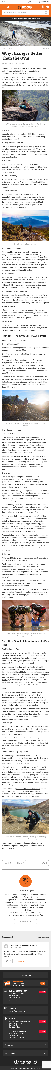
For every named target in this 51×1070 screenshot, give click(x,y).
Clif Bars (34, 674)
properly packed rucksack (13, 719)
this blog (36, 287)
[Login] (43, 7)
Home (4, 48)
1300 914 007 (45, 2)
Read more (24, 922)
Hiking (19, 863)
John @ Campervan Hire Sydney (24, 945)
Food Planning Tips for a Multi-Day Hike (24, 685)
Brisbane (23, 793)
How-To (6, 863)
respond (20, 961)
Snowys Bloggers (8, 63)
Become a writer (9, 2)
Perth (14, 793)
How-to (11, 48)
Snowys (39, 328)
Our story (33, 2)
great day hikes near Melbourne (27, 788)
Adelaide (7, 793)
